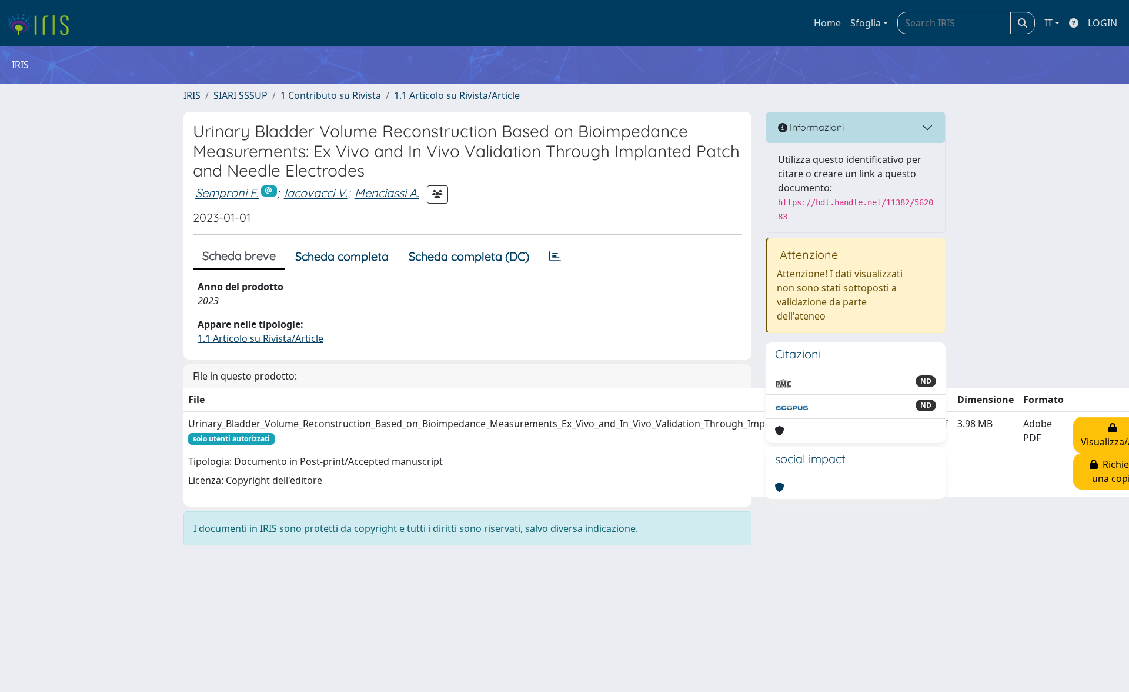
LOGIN (1102, 22)
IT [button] (1048, 22)
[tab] (555, 256)
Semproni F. (227, 192)
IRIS (192, 95)
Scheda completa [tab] (342, 256)
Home (827, 22)
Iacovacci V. (316, 192)
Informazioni (815, 127)
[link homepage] (42, 23)
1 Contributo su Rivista (330, 95)
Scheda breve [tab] (239, 255)
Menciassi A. (387, 192)
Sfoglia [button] (865, 22)
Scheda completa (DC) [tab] (469, 256)
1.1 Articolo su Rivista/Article (457, 95)
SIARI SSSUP (240, 95)
